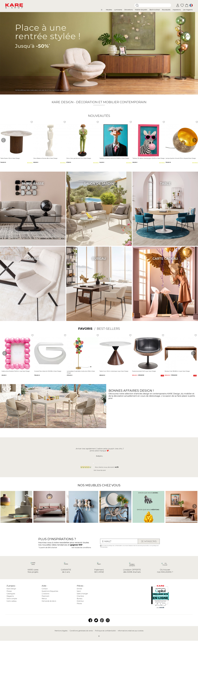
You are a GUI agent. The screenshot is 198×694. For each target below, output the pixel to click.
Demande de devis (49, 601)
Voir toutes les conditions (81, 547)
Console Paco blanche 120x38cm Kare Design (47, 371)
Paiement (45, 596)
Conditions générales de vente (81, 631)
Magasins (10, 596)
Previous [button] (3, 140)
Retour (44, 599)
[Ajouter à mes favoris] (32, 122)
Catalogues (11, 594)
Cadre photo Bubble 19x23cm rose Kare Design (16, 371)
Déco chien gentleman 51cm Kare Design (78, 158)
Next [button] (194, 140)
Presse (9, 591)
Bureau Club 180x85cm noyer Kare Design (177, 371)
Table (165, 183)
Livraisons (45, 594)
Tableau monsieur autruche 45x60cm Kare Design (114, 158)
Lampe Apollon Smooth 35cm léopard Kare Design (181, 158)
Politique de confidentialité (105, 631)
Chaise (33, 258)
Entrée (79, 589)
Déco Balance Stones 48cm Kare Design (45, 158)
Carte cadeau (165, 258)
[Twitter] (96, 620)
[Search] (137, 5)
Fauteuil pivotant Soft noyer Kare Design (144, 371)
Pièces (79, 603)
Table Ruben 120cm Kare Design (10, 158)
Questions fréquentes (50, 591)
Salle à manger (82, 594)
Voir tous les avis (99, 470)
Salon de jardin (99, 183)
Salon (79, 591)
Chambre (80, 596)
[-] (99, 53)
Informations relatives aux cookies (130, 631)
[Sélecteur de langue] (191, 5)
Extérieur (80, 601)
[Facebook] (90, 620)
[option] (99, 53)
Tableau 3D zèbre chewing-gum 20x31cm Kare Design (148, 158)
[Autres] (103, 10)
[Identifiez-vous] (177, 5)
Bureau (99, 258)
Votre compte (12, 599)
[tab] (86, 328)
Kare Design (11, 589)
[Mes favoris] (182, 5)
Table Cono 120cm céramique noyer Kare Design (113, 371)
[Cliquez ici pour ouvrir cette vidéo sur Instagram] (1, 525)
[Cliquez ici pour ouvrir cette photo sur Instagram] (34, 525)
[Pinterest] (102, 620)
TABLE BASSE (33, 183)
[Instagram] (108, 620)
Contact (45, 589)
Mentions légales (61, 631)
